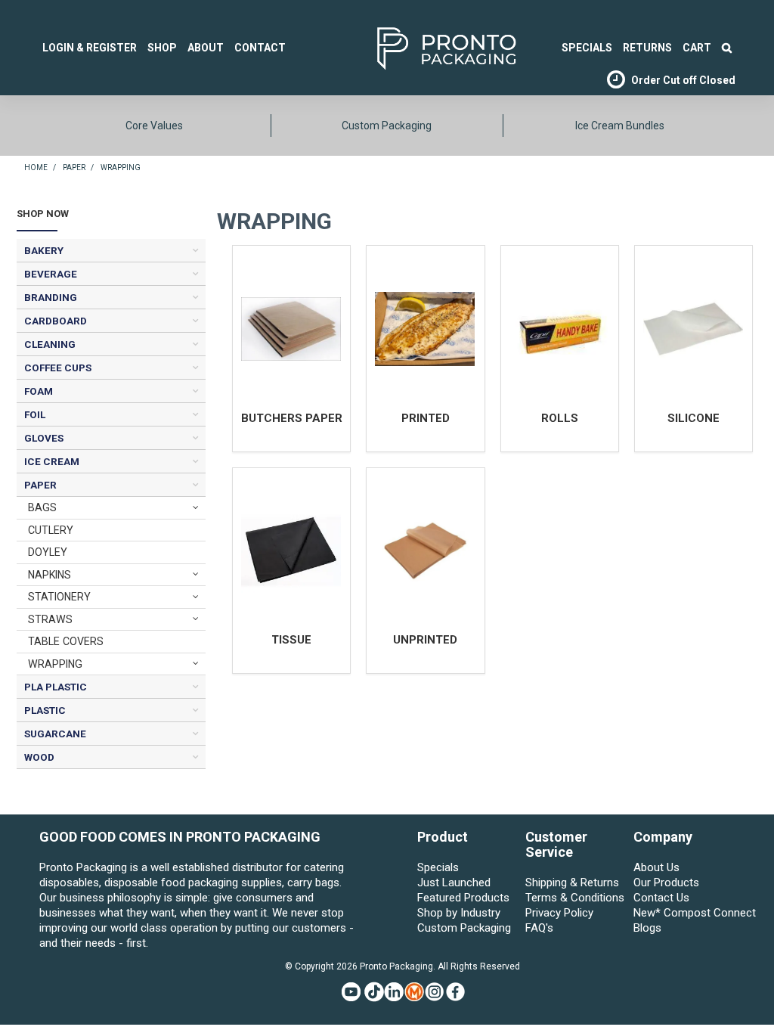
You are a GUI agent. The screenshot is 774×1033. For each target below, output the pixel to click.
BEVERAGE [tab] (50, 274)
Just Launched (454, 882)
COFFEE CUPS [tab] (57, 367)
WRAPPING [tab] (55, 664)
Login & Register (89, 48)
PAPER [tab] (40, 485)
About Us (656, 867)
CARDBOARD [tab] (55, 321)
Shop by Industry (458, 913)
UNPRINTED (425, 640)
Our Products (666, 882)
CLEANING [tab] (50, 344)
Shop (162, 48)
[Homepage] (423, 46)
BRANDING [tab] (50, 297)
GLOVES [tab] (43, 438)
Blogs (647, 928)
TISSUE (291, 640)
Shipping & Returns (572, 882)
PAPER (74, 167)
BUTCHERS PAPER (291, 418)
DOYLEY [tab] (47, 552)
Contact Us (661, 897)
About (205, 48)
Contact (260, 48)
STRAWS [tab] (50, 619)
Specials (438, 867)
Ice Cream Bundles (619, 125)
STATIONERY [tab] (59, 597)
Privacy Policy (559, 913)
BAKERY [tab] (43, 250)
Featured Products (463, 897)
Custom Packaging (387, 125)
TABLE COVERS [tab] (66, 641)
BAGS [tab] (42, 507)
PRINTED (425, 418)
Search (726, 47)
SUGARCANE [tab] (55, 733)
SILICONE (693, 418)
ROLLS (559, 418)
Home (36, 167)
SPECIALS (587, 48)
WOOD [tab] (39, 757)
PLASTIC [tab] (45, 710)
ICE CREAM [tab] (51, 461)
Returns (647, 48)
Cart (697, 48)
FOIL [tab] (34, 414)
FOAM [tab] (38, 391)
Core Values (154, 125)
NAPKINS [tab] (49, 575)
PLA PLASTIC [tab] (55, 687)
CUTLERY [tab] (50, 530)
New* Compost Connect (684, 913)
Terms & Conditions (574, 897)
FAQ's (539, 928)
